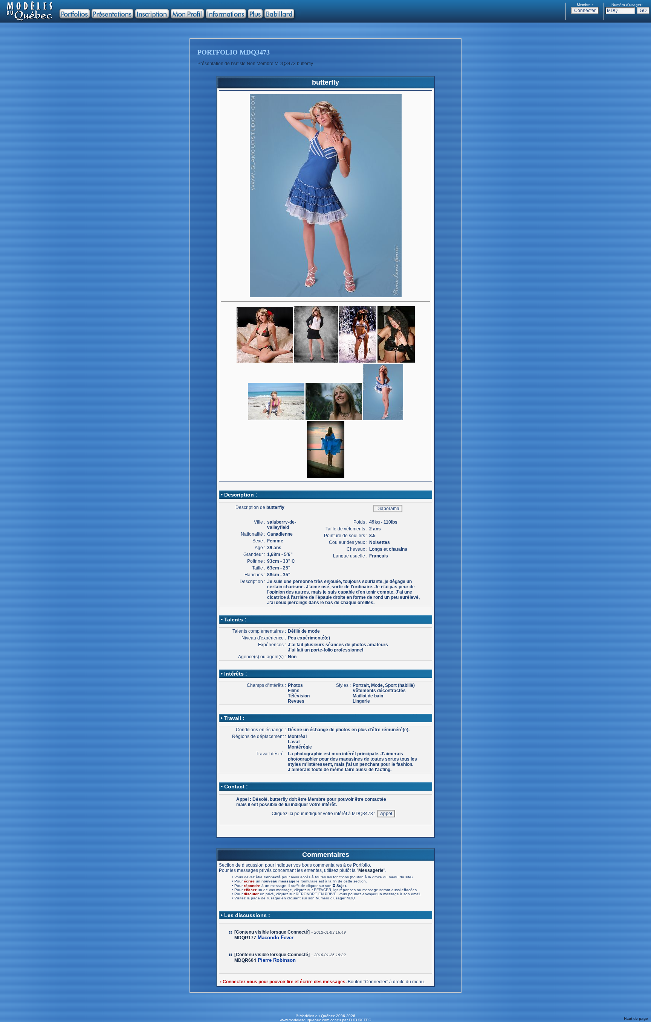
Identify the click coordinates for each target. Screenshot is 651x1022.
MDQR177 (245, 937)
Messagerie (371, 870)
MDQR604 (245, 960)
